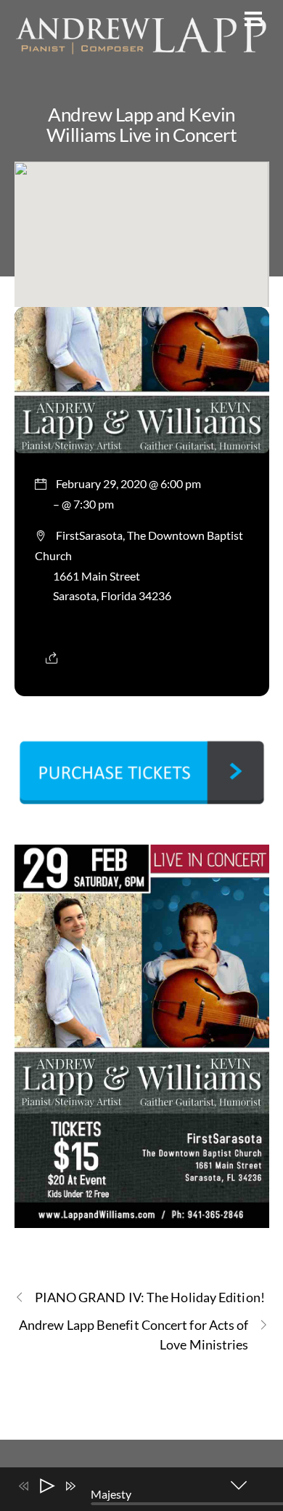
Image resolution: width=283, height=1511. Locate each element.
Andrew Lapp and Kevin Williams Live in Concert (141, 124)
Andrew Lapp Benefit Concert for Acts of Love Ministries (134, 1334)
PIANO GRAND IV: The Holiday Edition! (150, 1297)
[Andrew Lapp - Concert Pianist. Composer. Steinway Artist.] (142, 56)
